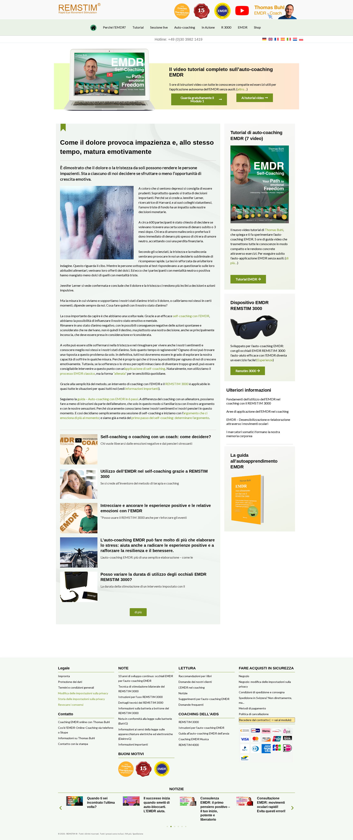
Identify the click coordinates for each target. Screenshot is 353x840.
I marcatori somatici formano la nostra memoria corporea (253, 434)
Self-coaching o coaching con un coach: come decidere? (156, 436)
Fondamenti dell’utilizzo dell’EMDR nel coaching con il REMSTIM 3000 (253, 401)
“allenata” (119, 373)
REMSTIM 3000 (177, 384)
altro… (242, 89)
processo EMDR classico (77, 373)
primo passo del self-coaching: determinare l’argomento (170, 418)
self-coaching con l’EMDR (191, 316)
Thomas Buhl (274, 230)
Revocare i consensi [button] (70, 704)
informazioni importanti (142, 388)
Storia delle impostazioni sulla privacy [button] (81, 699)
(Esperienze (264, 360)
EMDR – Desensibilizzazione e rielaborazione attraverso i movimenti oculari (258, 422)
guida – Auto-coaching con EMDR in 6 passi (107, 399)
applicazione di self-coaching (145, 368)
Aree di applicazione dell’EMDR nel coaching (257, 411)
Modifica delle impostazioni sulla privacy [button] (83, 693)
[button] (138, 612)
